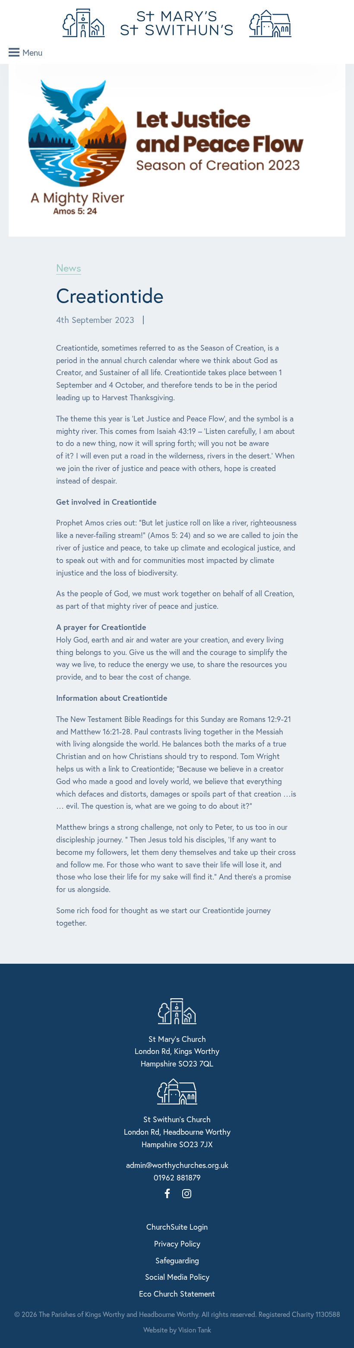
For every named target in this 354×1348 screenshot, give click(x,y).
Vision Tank (194, 1329)
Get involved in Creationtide (106, 502)
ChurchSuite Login (177, 1226)
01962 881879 (177, 1177)
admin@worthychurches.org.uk (177, 1165)
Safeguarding (177, 1260)
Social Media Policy (177, 1277)
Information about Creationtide (112, 698)
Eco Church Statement (177, 1293)
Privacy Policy (177, 1243)
